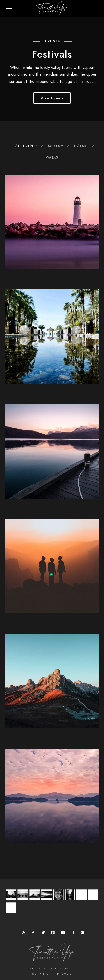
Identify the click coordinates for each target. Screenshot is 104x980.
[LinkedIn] (54, 933)
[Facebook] (34, 933)
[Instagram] (73, 933)
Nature (81, 146)
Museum (56, 146)
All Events (26, 146)
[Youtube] (63, 933)
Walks (52, 157)
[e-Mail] (83, 933)
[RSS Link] (24, 933)
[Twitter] (44, 933)
